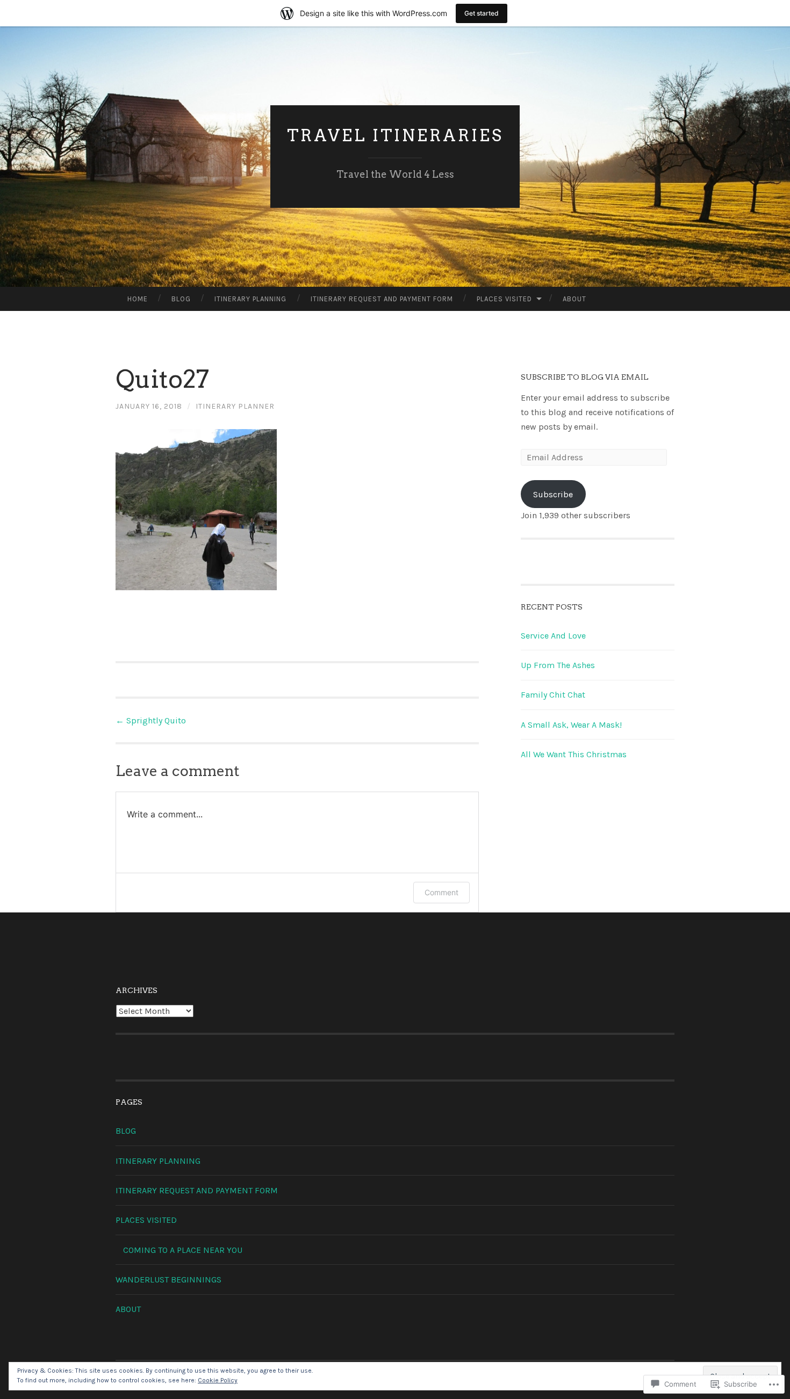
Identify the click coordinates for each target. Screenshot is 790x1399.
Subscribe (553, 494)
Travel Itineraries (395, 135)
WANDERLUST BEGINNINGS (168, 1279)
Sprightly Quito (151, 720)
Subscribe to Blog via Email (585, 377)
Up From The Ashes (558, 665)
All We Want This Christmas (574, 754)
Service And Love (553, 635)
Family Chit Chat (553, 695)
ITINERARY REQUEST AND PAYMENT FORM (382, 299)
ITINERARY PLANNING (250, 299)
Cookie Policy (218, 1380)
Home (137, 299)
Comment (441, 892)
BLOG (181, 299)
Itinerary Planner (235, 406)
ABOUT (574, 299)
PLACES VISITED (504, 299)
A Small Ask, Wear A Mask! (571, 725)
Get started (481, 13)
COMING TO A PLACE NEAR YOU (182, 1250)
